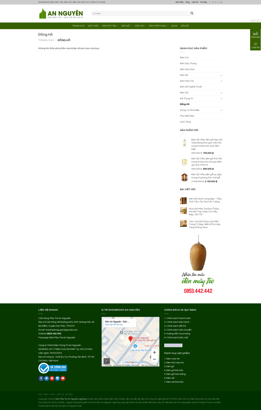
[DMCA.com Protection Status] (173, 345)
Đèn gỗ (170, 366)
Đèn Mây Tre (109, 26)
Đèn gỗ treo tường (176, 374)
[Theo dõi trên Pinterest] (221, 2)
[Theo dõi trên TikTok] (212, 2)
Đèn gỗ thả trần (174, 370)
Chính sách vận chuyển (179, 330)
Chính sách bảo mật (177, 337)
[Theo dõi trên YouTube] (62, 378)
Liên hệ (195, 2)
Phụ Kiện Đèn (187, 116)
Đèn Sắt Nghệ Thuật (191, 86)
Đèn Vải (139, 26)
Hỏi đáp (203, 2)
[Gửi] (191, 13)
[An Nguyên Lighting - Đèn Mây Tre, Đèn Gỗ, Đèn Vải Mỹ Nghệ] (62, 13)
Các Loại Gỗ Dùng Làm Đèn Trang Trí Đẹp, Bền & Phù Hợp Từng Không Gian (204, 224)
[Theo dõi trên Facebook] (210, 2)
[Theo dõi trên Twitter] (46, 378)
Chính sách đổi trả (176, 326)
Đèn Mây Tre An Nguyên (62, 337)
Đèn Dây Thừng (188, 63)
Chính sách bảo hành (177, 322)
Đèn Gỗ (126, 26)
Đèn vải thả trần (175, 382)
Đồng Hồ (184, 104)
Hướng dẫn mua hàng (178, 333)
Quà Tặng (185, 122)
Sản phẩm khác (157, 26)
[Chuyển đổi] (221, 75)
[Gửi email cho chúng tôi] (215, 2)
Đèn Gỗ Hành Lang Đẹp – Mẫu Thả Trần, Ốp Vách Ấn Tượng (205, 200)
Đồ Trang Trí (186, 98)
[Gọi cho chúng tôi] (218, 2)
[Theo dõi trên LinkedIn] (57, 378)
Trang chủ (46, 40)
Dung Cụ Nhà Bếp (190, 110)
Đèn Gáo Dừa (187, 69)
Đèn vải (170, 378)
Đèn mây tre (173, 358)
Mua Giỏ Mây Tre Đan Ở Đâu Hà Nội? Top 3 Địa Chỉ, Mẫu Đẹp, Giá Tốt (204, 211)
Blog (188, 2)
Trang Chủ (78, 26)
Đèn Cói (184, 57)
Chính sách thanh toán (178, 318)
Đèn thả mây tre (175, 362)
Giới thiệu (180, 2)
